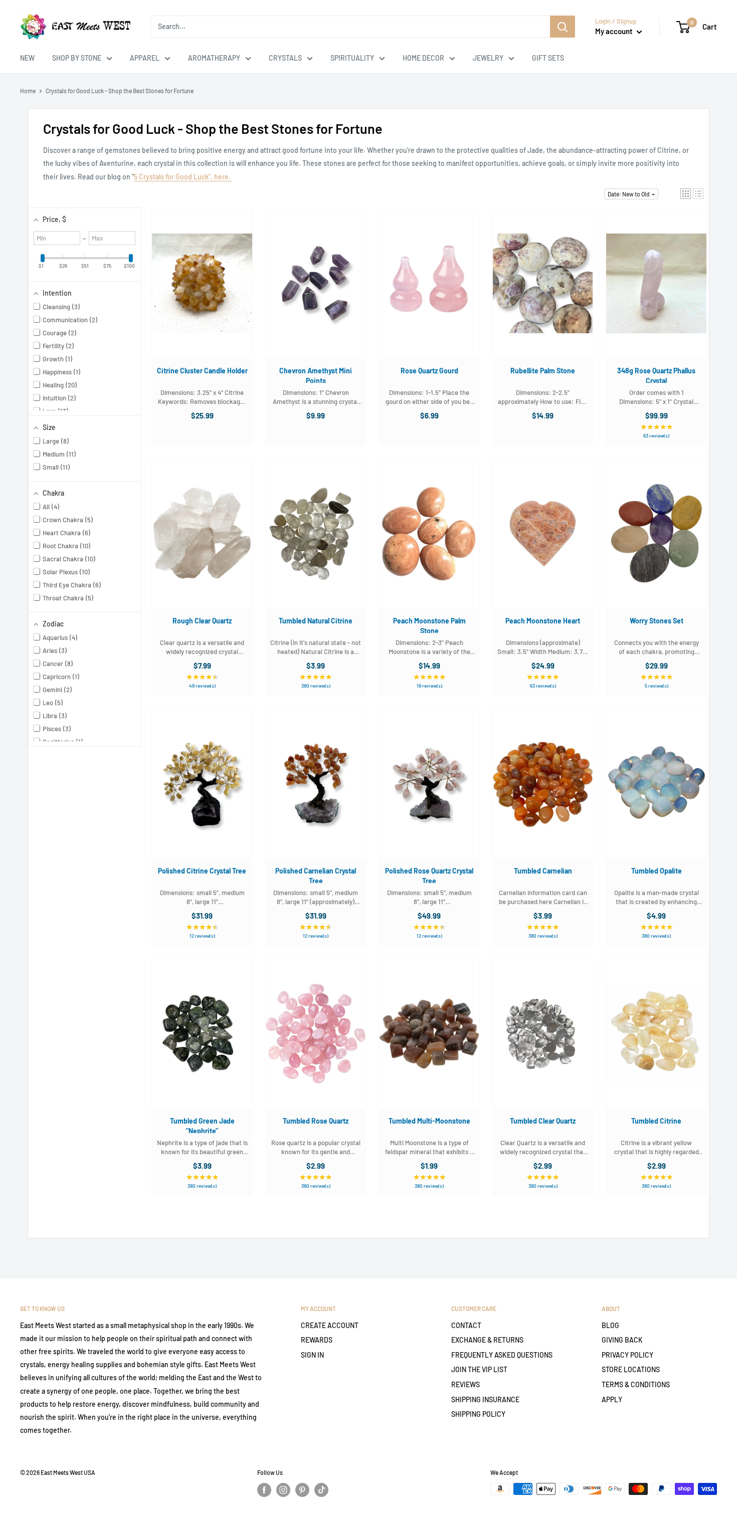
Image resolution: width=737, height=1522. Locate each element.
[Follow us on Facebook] (264, 1490)
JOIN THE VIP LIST (479, 1369)
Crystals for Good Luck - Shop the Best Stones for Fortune (120, 90)
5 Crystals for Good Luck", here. (183, 176)
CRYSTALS (285, 58)
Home (28, 90)
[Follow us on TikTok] (321, 1490)
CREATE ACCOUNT (329, 1325)
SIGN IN (312, 1355)
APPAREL (144, 58)
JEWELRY (488, 58)
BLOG (610, 1325)
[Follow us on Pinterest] (302, 1490)
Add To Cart (197, 293)
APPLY (612, 1399)
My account (614, 31)
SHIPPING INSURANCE (485, 1399)
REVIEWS (465, 1384)
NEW (27, 58)
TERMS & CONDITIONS (636, 1384)
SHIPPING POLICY (478, 1414)
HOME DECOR (423, 58)
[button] (685, 193)
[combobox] (350, 27)
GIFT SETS (548, 58)
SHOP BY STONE (76, 58)
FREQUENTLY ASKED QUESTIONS (501, 1355)
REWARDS (316, 1340)
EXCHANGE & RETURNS (487, 1340)
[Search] (562, 27)
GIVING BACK (622, 1340)
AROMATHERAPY (214, 58)
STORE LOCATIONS (631, 1369)
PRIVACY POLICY (627, 1355)
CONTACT (466, 1325)
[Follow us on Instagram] (283, 1490)
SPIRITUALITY (352, 58)
